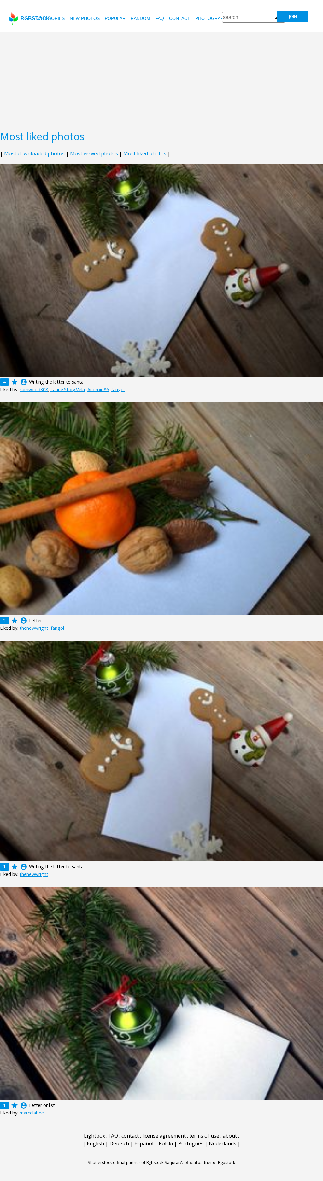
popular (115, 18)
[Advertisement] (161, 79)
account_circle (23, 382)
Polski (166, 1143)
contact (179, 18)
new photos (85, 18)
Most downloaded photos (34, 153)
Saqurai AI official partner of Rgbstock (200, 1162)
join (293, 16)
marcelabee (32, 1113)
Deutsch (119, 1143)
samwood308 (34, 389)
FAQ (159, 18)
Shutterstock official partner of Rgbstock (126, 1162)
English (95, 1143)
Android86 (98, 389)
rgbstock (35, 18)
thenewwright (34, 628)
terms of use (204, 1135)
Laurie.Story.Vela (67, 389)
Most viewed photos (94, 153)
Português (190, 1143)
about (230, 1135)
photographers (215, 18)
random (140, 18)
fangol (118, 389)
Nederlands (222, 1143)
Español (143, 1143)
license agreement (164, 1135)
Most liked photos (144, 153)
